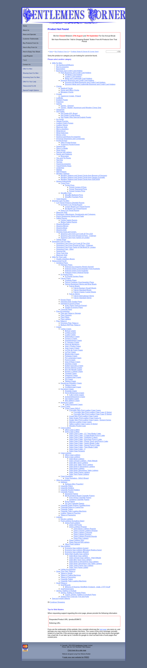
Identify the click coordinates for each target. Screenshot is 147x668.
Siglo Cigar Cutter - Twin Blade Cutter (83, 447)
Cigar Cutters (66, 428)
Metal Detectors (62, 133)
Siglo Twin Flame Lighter (78, 567)
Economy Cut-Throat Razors (71, 205)
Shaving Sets (61, 230)
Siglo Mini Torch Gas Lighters (80, 560)
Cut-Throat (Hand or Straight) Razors (70, 203)
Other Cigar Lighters (72, 455)
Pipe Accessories (63, 311)
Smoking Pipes (62, 263)
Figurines (59, 102)
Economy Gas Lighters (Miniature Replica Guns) (83, 550)
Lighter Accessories (68, 569)
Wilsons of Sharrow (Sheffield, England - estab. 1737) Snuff (87, 587)
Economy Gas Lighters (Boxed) (77, 552)
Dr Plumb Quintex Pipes (74, 276)
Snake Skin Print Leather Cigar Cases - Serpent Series (90, 420)
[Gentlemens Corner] (73, 23)
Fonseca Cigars (71, 338)
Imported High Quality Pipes (71, 302)
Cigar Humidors (67, 476)
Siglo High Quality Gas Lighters (77, 554)
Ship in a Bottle (62, 148)
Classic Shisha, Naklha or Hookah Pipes (80, 595)
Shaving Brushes (62, 224)
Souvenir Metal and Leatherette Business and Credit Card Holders (90, 84)
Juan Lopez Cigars (72, 348)
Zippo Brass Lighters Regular (85, 529)
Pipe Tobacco (61, 321)
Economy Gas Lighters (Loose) (76, 548)
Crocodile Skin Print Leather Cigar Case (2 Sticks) (93, 412)
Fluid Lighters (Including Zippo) (72, 521)
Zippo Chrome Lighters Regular (86, 531)
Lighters (59, 517)
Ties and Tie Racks (63, 158)
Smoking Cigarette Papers (79, 499)
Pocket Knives (61, 141)
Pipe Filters (65, 317)
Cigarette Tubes (67, 509)
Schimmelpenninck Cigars (75, 397)
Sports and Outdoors (64, 154)
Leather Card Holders (73, 77)
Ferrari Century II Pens (77, 187)
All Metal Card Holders (73, 75)
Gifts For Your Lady (59, 257)
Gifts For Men (57, 63)
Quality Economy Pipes (74, 307)
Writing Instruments (63, 181)
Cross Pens (65, 183)
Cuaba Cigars (70, 335)
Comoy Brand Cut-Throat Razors (77, 207)
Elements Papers (71, 494)
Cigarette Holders (67, 488)
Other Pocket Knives (68, 142)
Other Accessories (63, 480)
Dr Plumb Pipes (67, 274)
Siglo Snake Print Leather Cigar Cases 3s (85, 418)
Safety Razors (61, 218)
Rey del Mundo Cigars (73, 369)
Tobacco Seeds (66, 573)
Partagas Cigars (71, 356)
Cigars (58, 327)
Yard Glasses (61, 199)
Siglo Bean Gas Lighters (78, 556)
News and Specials (29, 34)
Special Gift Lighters (64, 152)
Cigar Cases (65, 406)
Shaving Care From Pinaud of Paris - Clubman (78, 236)
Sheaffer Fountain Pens (74, 197)
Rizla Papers (70, 501)
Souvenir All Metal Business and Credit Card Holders (85, 82)
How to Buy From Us (30, 47)
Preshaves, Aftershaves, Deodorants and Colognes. (76, 214)
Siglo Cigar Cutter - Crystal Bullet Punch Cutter (87, 435)
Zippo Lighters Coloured (83, 532)
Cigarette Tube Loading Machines (73, 511)
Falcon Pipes (66, 278)
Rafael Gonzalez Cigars (74, 366)
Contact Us (26, 64)
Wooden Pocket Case (77, 426)
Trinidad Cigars (71, 373)
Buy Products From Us (62, 51)
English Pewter (62, 100)
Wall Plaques (61, 172)
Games (59, 104)
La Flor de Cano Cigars (74, 350)
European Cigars (67, 389)
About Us (26, 30)
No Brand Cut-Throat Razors (76, 208)
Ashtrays (64, 482)
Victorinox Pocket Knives (70, 144)
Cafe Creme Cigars (76, 395)
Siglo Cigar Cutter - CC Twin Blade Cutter (85, 434)
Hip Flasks (60, 111)
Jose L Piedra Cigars (73, 346)
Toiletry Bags (61, 239)
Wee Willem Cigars (72, 401)
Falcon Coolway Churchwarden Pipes (79, 282)
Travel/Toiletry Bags (63, 166)
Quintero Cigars (71, 364)
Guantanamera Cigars (73, 340)
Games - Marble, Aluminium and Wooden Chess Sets (81, 108)
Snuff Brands (65, 585)
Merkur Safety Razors (69, 222)
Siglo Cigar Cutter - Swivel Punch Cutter (84, 445)
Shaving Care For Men (60, 201)
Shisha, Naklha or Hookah (66, 591)
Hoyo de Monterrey (72, 344)
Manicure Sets (61, 127)
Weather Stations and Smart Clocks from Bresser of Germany (84, 175)
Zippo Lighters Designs (82, 534)
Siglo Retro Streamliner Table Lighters (83, 470)
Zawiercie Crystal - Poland (71, 96)
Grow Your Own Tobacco (65, 571)
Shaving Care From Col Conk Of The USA (77, 234)
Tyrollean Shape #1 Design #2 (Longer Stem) (85, 51)
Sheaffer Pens (66, 193)
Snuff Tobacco (61, 583)
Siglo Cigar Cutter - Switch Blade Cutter (84, 443)
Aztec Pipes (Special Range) (76, 305)
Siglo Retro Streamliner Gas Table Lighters (85, 564)
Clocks (59, 86)
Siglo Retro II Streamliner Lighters (82, 467)
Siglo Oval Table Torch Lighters (81, 465)
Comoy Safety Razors (69, 220)
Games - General (67, 106)
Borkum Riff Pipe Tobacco (70, 325)
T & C (25, 60)
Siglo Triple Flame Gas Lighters (81, 565)
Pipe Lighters (66, 319)
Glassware (60, 109)
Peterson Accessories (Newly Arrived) (79, 267)
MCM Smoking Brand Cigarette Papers (80, 496)
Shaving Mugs (61, 228)
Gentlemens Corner (81, 645)
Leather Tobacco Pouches (70, 513)
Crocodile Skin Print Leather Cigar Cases (85, 410)
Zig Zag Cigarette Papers (74, 503)
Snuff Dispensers (67, 589)
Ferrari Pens (69, 185)
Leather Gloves (62, 125)
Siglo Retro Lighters (76, 468)
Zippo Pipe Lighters (81, 538)
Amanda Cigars (71, 391)
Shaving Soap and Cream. (66, 232)
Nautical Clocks (67, 88)
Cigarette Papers (67, 492)
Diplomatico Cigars (72, 337)
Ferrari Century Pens (77, 191)
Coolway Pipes (71, 280)
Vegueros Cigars (71, 375)
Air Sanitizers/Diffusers (65, 65)
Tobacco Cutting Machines (71, 575)
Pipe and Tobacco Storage (71, 313)
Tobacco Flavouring (68, 515)
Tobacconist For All (59, 261)
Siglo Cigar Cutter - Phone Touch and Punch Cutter (88, 441)
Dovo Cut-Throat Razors (70, 210)
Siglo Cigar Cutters (72, 432)
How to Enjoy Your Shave (31, 51)
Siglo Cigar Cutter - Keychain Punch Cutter (85, 439)
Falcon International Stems (84, 296)
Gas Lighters (65, 546)
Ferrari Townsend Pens (78, 189)
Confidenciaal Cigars (73, 377)
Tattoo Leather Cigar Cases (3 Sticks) (83, 424)
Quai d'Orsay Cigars (72, 362)
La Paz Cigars (70, 352)
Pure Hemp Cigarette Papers (80, 498)
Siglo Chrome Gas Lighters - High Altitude (85, 558)
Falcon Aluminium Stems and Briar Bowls (81, 284)
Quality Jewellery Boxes (65, 259)
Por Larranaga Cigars (73, 358)
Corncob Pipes (66, 309)
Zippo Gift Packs (75, 525)
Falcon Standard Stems (82, 298)
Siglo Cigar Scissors (77, 451)
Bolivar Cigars (70, 331)
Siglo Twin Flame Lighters (79, 474)
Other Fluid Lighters (72, 544)
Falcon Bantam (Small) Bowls (85, 288)
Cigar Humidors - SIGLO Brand (77, 478)
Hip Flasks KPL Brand (69, 113)
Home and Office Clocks (70, 90)
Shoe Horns (60, 150)
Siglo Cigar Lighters (72, 457)
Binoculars (65, 156)
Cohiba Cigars (70, 333)
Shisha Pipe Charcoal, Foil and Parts (75, 597)
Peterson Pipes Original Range (77, 272)
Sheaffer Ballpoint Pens (74, 195)
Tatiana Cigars (70, 381)
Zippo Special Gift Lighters (79, 542)
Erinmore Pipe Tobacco (69, 323)
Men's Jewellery (62, 129)
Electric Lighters (67, 519)
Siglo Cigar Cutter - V (77, 449)
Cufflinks (59, 98)
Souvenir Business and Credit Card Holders (77, 80)
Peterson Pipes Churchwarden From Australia (82, 269)
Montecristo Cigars (72, 354)
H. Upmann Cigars (72, 342)
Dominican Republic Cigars (71, 383)
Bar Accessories (62, 67)
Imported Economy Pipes (70, 304)
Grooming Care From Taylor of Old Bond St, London (76, 247)
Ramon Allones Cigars (73, 368)
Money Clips (61, 135)
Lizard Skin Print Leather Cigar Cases (83, 416)
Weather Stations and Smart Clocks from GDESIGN (80, 179)
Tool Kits (59, 160)
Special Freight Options (61, 598)
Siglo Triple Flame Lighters (79, 472)
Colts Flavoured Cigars (74, 404)
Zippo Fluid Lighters (72, 523)
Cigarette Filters (67, 486)
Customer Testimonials (30, 39)
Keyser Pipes (66, 300)
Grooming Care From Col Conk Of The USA (73, 243)
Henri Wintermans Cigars (74, 393)
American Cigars (67, 402)
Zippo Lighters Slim (76, 540)
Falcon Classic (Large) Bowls (85, 292)
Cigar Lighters (66, 453)
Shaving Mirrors (62, 226)
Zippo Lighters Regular (78, 527)
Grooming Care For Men (61, 241)
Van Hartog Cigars (72, 399)
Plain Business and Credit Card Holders (76, 73)
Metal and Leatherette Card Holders (78, 78)
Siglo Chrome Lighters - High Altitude (83, 461)
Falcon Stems (74, 294)
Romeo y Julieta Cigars (74, 371)
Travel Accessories (63, 164)
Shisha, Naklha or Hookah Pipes (73, 593)
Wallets (59, 170)
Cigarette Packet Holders (70, 490)
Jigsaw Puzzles (62, 121)
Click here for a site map (77, 650)
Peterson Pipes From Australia (76, 271)
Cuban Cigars (66, 329)
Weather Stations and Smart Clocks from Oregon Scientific (83, 177)
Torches (59, 162)
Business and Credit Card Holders (69, 71)
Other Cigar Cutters (72, 430)
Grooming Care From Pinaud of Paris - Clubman (74, 245)
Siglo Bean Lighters (76, 459)
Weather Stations (62, 174)
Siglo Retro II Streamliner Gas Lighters (83, 562)
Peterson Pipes (66, 265)
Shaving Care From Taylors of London (75, 238)
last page (103, 629)
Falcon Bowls (74, 286)
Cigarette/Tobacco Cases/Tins (72, 507)
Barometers (60, 69)
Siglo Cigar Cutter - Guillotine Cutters (83, 437)
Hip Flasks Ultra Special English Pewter (76, 117)
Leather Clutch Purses (64, 123)
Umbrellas (60, 168)
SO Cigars (69, 379)
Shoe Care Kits (62, 253)
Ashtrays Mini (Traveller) (74, 484)
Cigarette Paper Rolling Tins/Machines (75, 505)
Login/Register (28, 56)
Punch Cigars (70, 360)
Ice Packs (60, 119)
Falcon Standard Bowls (82, 290)
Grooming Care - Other (65, 249)
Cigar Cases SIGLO (72, 408)
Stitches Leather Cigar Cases (80, 422)
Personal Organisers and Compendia (70, 139)
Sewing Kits (60, 146)
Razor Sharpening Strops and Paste (70, 216)
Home (51, 51)
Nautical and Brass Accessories (68, 137)
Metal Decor (61, 131)
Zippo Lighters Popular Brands (85, 536)
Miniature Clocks (67, 92)
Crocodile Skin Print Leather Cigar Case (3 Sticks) (93, 414)
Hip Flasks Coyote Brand (70, 115)
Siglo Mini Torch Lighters (78, 463)
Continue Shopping (57, 602)
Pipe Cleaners (66, 315)
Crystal (59, 94)
